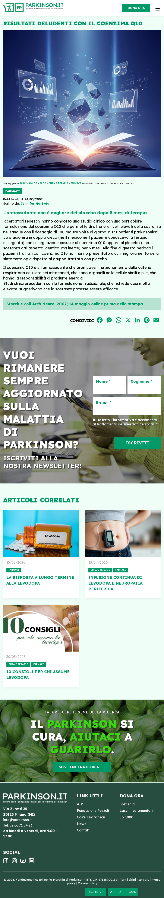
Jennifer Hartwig (34, 203)
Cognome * (141, 381)
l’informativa (122, 420)
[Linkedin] (31, 862)
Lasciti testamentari (136, 810)
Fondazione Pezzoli (93, 810)
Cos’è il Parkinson (91, 817)
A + (112, 892)
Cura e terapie (100, 570)
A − (121, 892)
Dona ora (136, 8)
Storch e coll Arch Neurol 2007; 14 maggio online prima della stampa (74, 303)
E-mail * (103, 402)
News (81, 824)
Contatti (83, 830)
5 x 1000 (126, 817)
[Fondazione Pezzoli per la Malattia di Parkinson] (45, 6)
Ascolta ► (95, 892)
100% (132, 892)
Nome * (103, 381)
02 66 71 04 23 (20, 825)
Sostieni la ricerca (79, 767)
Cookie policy (87, 883)
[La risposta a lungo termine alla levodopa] (41, 533)
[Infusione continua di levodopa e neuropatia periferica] (123, 533)
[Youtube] (23, 862)
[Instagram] (14, 862)
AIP (80, 804)
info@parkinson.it (17, 820)
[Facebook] (6, 862)
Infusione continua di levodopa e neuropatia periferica (115, 583)
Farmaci (12, 191)
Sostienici (127, 804)
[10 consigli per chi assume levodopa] (41, 628)
